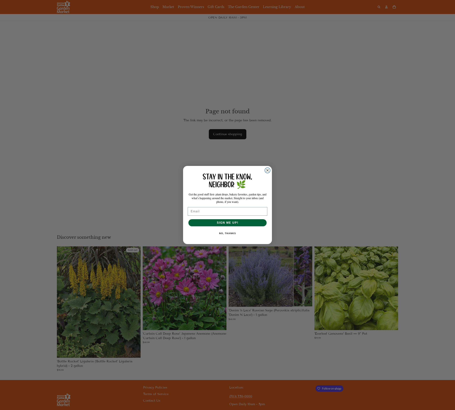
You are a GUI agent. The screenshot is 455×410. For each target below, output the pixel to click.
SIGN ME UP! (227, 222)
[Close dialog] (267, 170)
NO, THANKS (227, 233)
